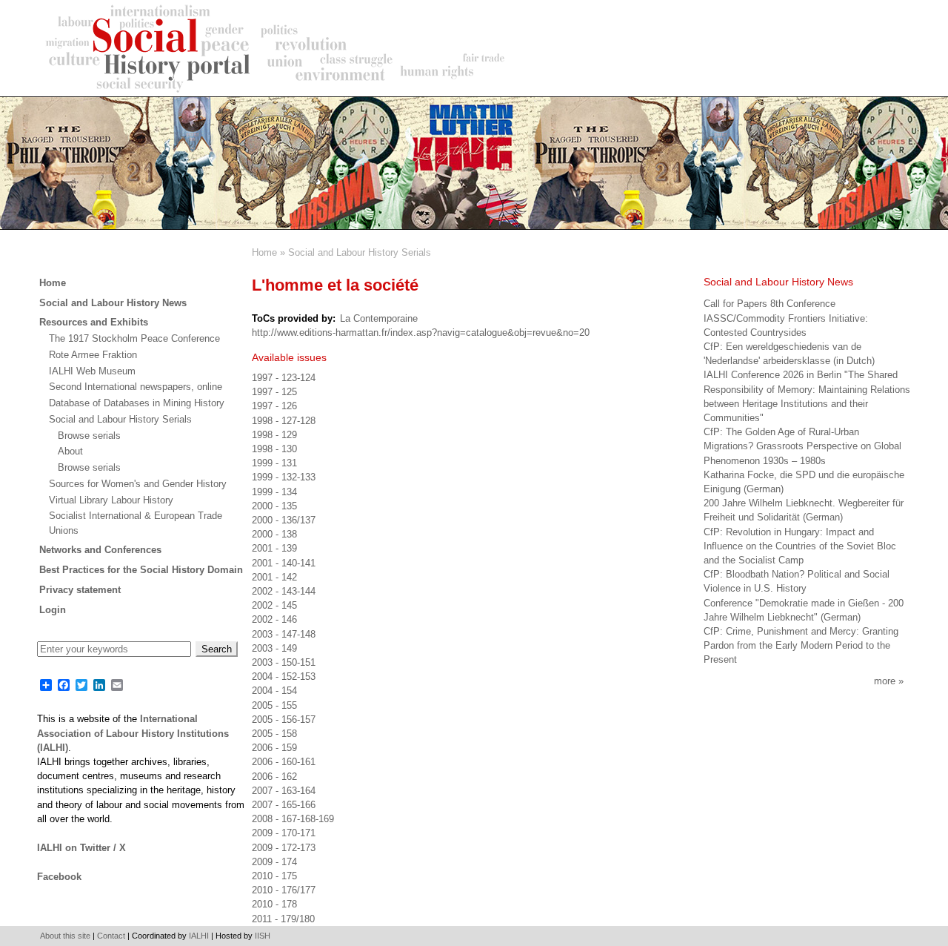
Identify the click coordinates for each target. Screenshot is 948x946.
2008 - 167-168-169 (293, 818)
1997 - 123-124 (284, 377)
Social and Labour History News (113, 302)
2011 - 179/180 (283, 918)
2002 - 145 (274, 605)
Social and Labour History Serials (359, 252)
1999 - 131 (274, 463)
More (884, 681)
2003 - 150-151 (284, 662)
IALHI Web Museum (92, 371)
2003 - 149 (274, 648)
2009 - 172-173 (284, 847)
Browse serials (89, 435)
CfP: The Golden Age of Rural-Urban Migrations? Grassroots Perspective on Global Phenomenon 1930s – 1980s (802, 446)
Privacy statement (80, 589)
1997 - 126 (274, 405)
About (70, 451)
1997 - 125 (274, 391)
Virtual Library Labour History (111, 500)
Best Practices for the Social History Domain (141, 569)
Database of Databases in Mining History (136, 402)
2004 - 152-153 (284, 676)
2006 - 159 (274, 747)
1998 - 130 (274, 448)
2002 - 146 (274, 619)
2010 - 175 (274, 876)
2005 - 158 (274, 733)
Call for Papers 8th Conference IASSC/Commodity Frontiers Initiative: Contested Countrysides (786, 317)
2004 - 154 (274, 690)
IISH (262, 935)
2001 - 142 (274, 577)
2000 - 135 (274, 506)
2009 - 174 (274, 861)
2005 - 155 (274, 705)
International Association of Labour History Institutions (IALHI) (133, 732)
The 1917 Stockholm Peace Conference (134, 338)
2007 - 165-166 (284, 804)
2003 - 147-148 (284, 634)
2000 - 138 (274, 534)
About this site (65, 935)
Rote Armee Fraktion (93, 354)
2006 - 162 (274, 776)
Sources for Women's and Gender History (138, 483)
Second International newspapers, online (135, 386)
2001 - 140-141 (284, 563)
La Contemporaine (379, 318)
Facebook (59, 876)
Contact (111, 935)
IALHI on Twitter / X (81, 847)
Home (264, 252)
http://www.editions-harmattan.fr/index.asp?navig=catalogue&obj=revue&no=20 (421, 332)
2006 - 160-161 (284, 761)
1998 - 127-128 (284, 420)
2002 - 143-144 (284, 591)
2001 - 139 (274, 548)
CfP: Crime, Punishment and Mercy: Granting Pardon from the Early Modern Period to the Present (801, 645)
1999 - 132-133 (284, 477)
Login (52, 609)
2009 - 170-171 (284, 832)
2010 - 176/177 (284, 890)
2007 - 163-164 (284, 790)
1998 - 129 (274, 434)
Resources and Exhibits (93, 322)
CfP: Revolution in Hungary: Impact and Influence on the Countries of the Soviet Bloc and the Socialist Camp (800, 546)
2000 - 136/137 (284, 520)
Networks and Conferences (100, 549)
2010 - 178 (274, 904)
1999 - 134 (274, 491)
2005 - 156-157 (284, 719)
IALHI (199, 935)
